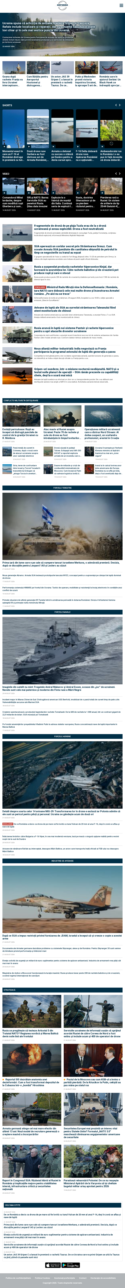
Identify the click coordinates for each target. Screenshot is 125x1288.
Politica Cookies (42, 1278)
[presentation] (116, 104)
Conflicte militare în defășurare (21, 400)
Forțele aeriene (62, 736)
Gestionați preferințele (64, 1278)
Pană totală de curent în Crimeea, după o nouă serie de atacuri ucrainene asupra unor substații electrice (25, 452)
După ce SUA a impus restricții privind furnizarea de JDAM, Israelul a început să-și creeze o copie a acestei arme (62, 937)
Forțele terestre (62, 488)
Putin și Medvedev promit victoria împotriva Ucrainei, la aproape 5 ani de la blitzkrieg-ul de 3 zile (86, 81)
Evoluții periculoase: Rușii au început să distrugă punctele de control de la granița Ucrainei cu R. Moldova (20, 434)
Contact (82, 1278)
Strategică (9, 990)
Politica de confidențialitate (18, 1278)
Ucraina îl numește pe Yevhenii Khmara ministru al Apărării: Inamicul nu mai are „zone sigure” (108, 452)
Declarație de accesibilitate (103, 1278)
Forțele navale (62, 612)
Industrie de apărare (62, 861)
